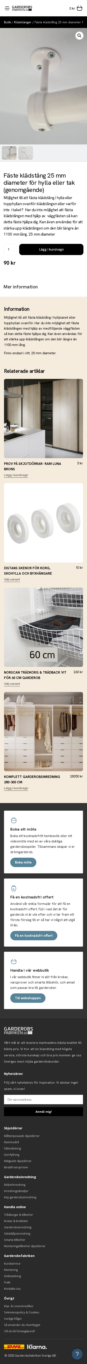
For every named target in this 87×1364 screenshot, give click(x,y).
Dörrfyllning (11, 1155)
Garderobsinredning (17, 1227)
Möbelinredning (14, 1185)
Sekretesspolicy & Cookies (21, 1312)
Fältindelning (12, 1148)
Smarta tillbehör (14, 1240)
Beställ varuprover (16, 1167)
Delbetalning (12, 1276)
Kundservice (12, 1263)
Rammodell (11, 1142)
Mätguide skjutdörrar (17, 1161)
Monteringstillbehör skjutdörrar (24, 1246)
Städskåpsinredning (17, 1233)
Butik (7, 22)
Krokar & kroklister (16, 1221)
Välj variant (12, 579)
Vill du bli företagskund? (19, 1331)
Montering (11, 1270)
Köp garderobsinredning (20, 1197)
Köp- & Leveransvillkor (18, 1306)
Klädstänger (22, 22)
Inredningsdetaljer (16, 1191)
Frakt (7, 1282)
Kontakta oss (12, 1289)
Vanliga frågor (13, 1319)
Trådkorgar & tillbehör (18, 1215)
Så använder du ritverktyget (22, 1325)
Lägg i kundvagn (51, 249)
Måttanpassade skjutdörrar (21, 1136)
